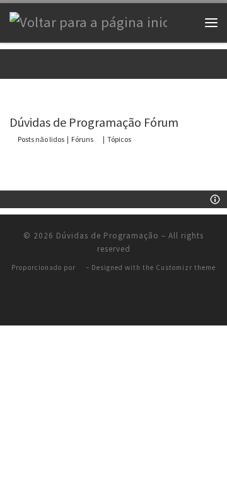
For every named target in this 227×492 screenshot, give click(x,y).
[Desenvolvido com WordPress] (81, 267)
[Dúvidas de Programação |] (88, 21)
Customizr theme (186, 267)
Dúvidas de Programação (107, 235)
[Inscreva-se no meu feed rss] (113, 300)
